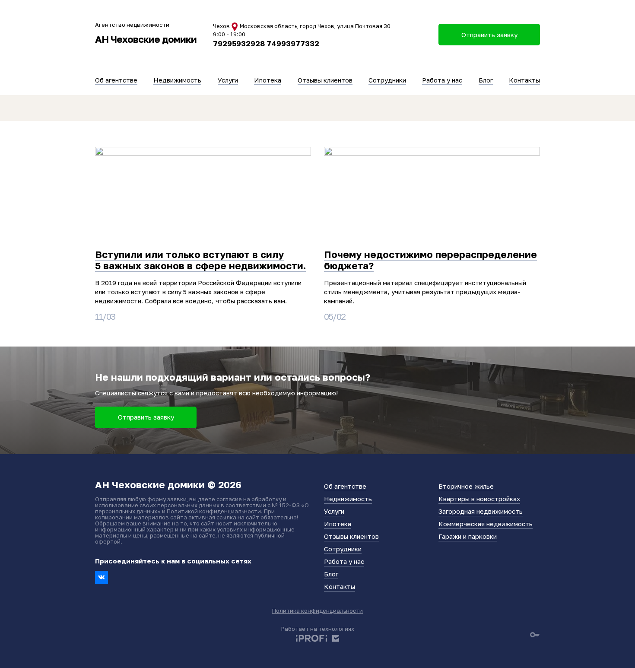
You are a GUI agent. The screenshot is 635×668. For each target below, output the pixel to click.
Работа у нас (442, 80)
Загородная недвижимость (480, 511)
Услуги (228, 80)
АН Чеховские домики (146, 39)
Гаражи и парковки (467, 536)
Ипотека (267, 80)
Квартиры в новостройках (479, 499)
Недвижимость (177, 80)
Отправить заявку (146, 417)
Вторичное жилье (466, 486)
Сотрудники (387, 80)
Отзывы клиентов (325, 80)
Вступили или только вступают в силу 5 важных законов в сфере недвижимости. (200, 259)
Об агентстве (116, 80)
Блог (486, 80)
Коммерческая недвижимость (485, 524)
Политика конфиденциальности (317, 610)
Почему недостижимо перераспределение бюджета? (430, 259)
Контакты (524, 80)
